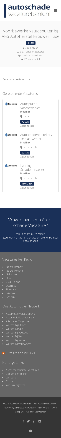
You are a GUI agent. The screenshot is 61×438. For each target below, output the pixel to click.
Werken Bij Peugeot (17, 332)
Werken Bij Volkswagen (18, 344)
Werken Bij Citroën (16, 325)
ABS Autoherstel (32, 59)
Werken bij (11, 377)
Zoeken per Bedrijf (16, 373)
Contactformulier (36, 237)
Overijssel (11, 285)
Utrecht (10, 278)
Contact (10, 381)
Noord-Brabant (14, 267)
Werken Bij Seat (14, 336)
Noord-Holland (14, 270)
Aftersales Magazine (17, 321)
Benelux (10, 297)
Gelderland (12, 274)
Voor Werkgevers (15, 385)
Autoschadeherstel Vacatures (22, 370)
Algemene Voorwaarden (36, 411)
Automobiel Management (20, 317)
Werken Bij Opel (14, 328)
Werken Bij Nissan (16, 340)
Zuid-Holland (13, 282)
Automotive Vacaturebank (20, 313)
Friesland (11, 293)
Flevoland (11, 289)
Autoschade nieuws (20, 353)
